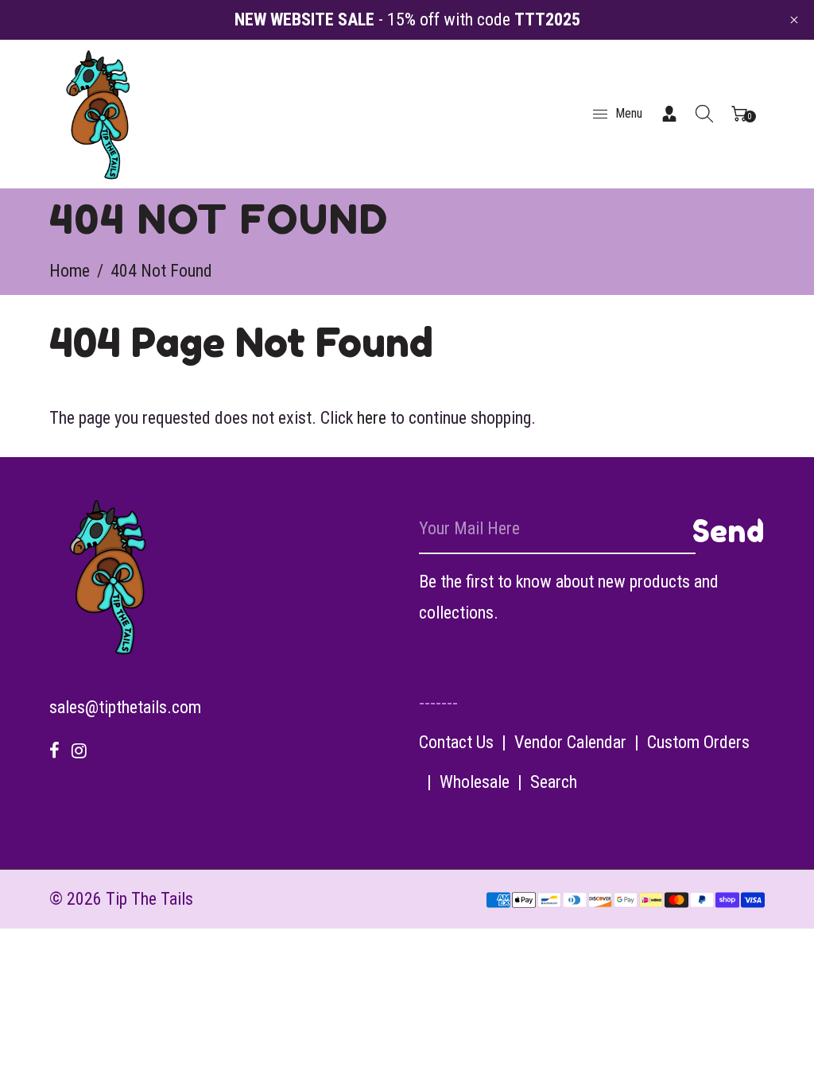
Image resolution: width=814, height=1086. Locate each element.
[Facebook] (54, 751)
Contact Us (456, 742)
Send (728, 531)
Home (69, 271)
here (371, 418)
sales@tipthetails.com (125, 707)
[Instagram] (79, 751)
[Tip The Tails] (99, 112)
